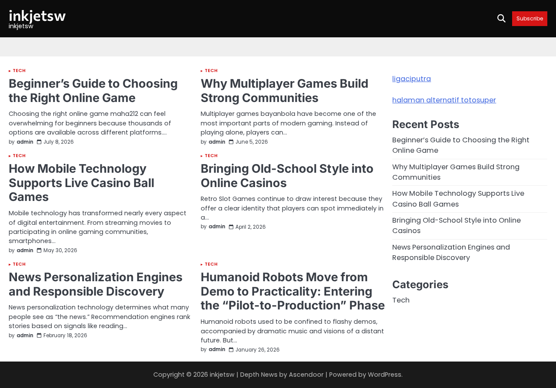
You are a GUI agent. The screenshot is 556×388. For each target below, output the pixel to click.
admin (25, 142)
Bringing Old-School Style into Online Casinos (287, 175)
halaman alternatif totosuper (444, 100)
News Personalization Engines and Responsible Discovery (95, 284)
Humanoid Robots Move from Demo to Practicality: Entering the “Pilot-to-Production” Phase (293, 291)
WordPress (384, 374)
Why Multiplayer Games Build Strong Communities (284, 90)
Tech (19, 71)
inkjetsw (37, 15)
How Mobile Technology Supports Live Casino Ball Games (81, 182)
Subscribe (529, 18)
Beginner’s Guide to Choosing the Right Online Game (93, 90)
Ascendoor (306, 374)
